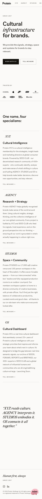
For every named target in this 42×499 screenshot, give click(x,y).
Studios (33, 3)
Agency (24, 3)
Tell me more (28, 61)
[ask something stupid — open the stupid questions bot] (35, 491)
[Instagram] (4, 486)
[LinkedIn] (8, 486)
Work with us (10, 61)
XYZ (16, 3)
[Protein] (9, 3)
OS (40, 3)
